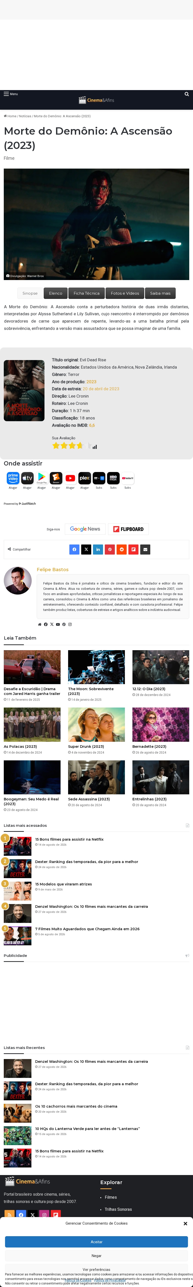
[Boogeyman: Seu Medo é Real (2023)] (32, 777)
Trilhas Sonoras (118, 1209)
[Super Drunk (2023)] (96, 725)
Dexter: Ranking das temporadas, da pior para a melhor (86, 862)
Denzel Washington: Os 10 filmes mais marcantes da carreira (91, 906)
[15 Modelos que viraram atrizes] (17, 891)
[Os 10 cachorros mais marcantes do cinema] (17, 1113)
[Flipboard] (128, 529)
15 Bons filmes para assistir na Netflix (69, 839)
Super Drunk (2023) (86, 746)
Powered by (11, 503)
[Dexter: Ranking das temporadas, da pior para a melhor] (17, 868)
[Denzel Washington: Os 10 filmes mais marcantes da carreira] (17, 913)
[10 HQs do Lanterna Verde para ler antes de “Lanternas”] (17, 1135)
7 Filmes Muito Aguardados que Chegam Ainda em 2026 (87, 929)
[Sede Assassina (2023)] (96, 777)
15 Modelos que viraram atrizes (63, 884)
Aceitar (97, 1242)
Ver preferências (96, 1269)
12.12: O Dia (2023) (148, 689)
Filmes (111, 1197)
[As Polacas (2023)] (32, 725)
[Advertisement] (96, 55)
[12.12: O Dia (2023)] (160, 667)
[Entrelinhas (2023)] (160, 777)
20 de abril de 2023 (101, 388)
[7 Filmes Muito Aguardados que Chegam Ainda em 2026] (17, 935)
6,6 (92, 425)
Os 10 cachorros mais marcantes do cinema (76, 1106)
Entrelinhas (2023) (149, 799)
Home (11, 116)
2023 (91, 381)
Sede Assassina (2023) (89, 799)
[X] (52, 624)
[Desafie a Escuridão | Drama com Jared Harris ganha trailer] (32, 667)
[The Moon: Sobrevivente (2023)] (96, 667)
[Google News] (85, 529)
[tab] (30, 293)
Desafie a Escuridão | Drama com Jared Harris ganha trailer (32, 691)
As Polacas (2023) (20, 746)
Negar (97, 1256)
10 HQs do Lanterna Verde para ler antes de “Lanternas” (87, 1128)
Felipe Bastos (53, 569)
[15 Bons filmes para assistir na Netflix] (17, 846)
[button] (185, 1223)
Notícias (25, 116)
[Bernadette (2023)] (160, 725)
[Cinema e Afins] (96, 100)
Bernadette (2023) (149, 746)
